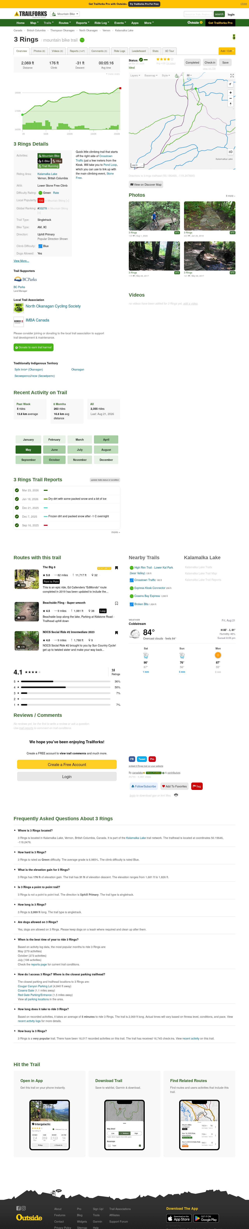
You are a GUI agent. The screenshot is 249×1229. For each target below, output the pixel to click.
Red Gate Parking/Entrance (35, 995)
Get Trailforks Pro (220, 23)
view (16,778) (209, 68)
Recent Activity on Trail (40, 392)
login (231, 14)
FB (132, 759)
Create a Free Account (67, 764)
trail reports (26, 728)
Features (59, 1215)
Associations (120, 1209)
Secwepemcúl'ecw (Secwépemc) (35, 376)
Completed (192, 62)
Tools (96, 1215)
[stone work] (209, 216)
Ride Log (101, 23)
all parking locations (37, 999)
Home (21, 23)
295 (23, 617)
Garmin (97, 1221)
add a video (190, 303)
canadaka (137, 772)
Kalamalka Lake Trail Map (201, 573)
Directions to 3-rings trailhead (145, 175)
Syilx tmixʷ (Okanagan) (29, 369)
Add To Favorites (176, 786)
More (147, 23)
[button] (50, 1114)
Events (119, 23)
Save (225, 62)
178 (23, 646)
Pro (79, 1209)
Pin (152, 759)
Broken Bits (141, 604)
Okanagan (77, 369)
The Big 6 (49, 567)
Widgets (82, 1221)
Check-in (210, 62)
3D (230, 152)
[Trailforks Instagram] (23, 1208)
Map (33, 23)
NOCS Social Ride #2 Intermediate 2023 (69, 632)
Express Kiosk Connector (149, 588)
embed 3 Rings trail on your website (146, 765)
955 (23, 585)
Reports (81, 23)
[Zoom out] (230, 98)
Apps (135, 23)
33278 (43, 208)
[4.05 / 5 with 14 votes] (165, 59)
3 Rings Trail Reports (38, 479)
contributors (173, 772)
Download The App (182, 1208)
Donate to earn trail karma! (35, 347)
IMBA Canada (37, 320)
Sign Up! (98, 1209)
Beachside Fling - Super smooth (64, 602)
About (57, 1209)
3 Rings (133, 232)
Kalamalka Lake (47, 174)
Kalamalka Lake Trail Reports (203, 580)
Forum (118, 1221)
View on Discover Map (147, 184)
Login (67, 776)
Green (50, 193)
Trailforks (153, 773)
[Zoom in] (230, 92)
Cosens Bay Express (147, 596)
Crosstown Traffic (145, 580)
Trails (47, 23)
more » (115, 532)
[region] (182, 120)
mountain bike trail (60, 40)
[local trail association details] (19, 312)
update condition (105, 480)
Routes (63, 23)
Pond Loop (110, 165)
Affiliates (114, 1215)
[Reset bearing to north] (230, 104)
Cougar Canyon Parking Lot (35, 986)
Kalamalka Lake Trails (198, 567)
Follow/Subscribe (145, 786)
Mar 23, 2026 (138, 63)
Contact (59, 1221)
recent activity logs (29, 1021)
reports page (39, 964)
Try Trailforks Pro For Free (144, 4)
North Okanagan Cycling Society (53, 306)
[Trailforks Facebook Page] (18, 1208)
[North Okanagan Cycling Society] (234, 39)
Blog (79, 1215)
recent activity (190, 1038)
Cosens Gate (26, 990)
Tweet (142, 759)
